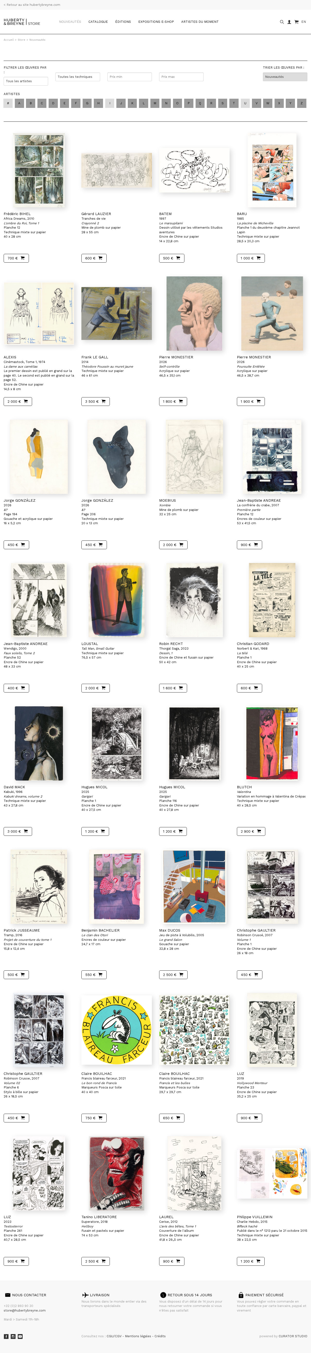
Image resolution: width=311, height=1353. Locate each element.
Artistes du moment (200, 22)
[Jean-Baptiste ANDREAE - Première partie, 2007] (272, 456)
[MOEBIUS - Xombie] (194, 456)
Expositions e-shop (156, 22)
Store (21, 39)
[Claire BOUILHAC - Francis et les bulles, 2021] (194, 1030)
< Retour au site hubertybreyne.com (32, 5)
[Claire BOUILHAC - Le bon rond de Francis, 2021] (116, 1030)
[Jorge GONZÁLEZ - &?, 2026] (39, 456)
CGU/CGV (114, 1336)
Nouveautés (70, 22)
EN (303, 22)
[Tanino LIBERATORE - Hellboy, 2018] (116, 1173)
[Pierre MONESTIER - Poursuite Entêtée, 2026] (272, 313)
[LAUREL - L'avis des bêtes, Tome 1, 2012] (194, 1173)
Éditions (123, 22)
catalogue (98, 22)
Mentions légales (138, 1336)
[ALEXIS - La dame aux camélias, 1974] (39, 313)
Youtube (20, 1336)
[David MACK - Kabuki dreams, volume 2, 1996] (39, 743)
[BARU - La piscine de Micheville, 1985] (272, 170)
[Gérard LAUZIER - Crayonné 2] (116, 170)
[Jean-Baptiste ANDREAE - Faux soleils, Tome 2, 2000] (39, 600)
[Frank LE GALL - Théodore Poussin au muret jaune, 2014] (116, 313)
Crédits (160, 1336)
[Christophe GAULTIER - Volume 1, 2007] (272, 886)
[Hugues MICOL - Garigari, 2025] (116, 743)
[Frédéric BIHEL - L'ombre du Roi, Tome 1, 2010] (39, 170)
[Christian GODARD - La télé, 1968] (272, 600)
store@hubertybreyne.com (25, 1310)
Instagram (13, 1336)
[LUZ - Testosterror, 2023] (39, 1173)
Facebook (6, 1336)
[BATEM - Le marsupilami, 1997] (194, 170)
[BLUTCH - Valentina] (272, 743)
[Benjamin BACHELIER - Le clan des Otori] (116, 886)
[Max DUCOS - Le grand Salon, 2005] (194, 886)
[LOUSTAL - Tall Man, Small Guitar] (116, 600)
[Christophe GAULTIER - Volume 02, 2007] (39, 1030)
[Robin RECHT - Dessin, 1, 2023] (194, 600)
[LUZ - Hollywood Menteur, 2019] (272, 1030)
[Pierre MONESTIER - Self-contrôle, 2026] (194, 313)
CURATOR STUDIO (293, 1336)
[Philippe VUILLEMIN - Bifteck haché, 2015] (272, 1173)
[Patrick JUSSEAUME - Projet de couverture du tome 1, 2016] (39, 886)
